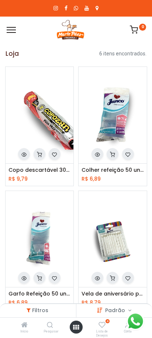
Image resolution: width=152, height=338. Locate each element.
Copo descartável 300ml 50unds (39, 170)
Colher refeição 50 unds (113, 170)
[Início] (24, 325)
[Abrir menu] (76, 327)
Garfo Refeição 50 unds (39, 293)
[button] (24, 154)
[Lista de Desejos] (102, 325)
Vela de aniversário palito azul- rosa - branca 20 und (113, 293)
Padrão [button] (116, 310)
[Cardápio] (11, 30)
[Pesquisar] (49, 325)
